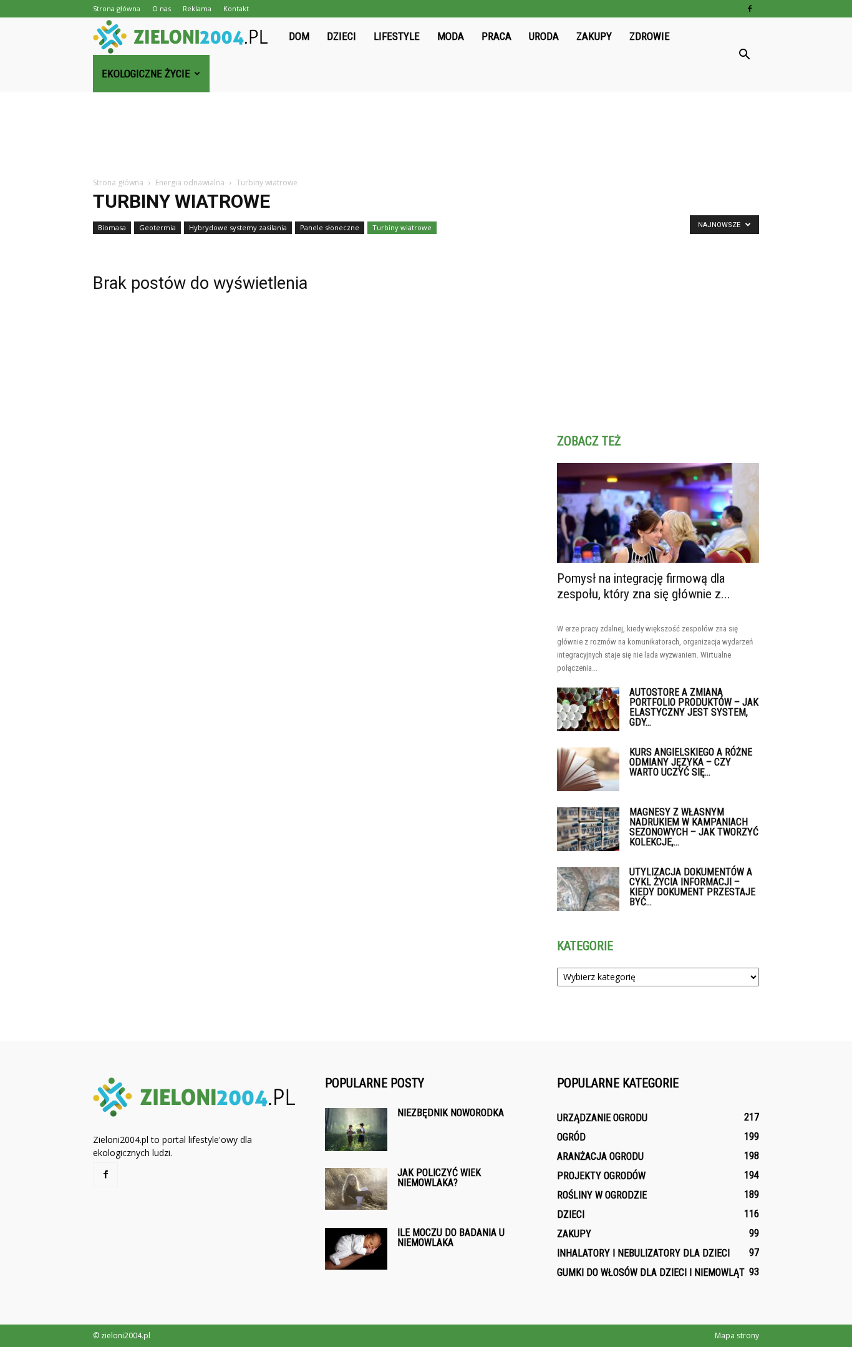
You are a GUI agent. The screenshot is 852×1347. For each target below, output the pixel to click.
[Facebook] (749, 8)
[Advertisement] (426, 135)
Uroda (544, 36)
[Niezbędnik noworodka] (356, 1129)
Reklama (197, 8)
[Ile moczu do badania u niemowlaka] (356, 1249)
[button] (744, 55)
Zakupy (594, 36)
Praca (496, 36)
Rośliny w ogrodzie (602, 1195)
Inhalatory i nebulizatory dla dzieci (643, 1253)
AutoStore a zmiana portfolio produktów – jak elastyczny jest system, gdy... (693, 707)
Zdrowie (649, 36)
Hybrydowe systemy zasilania (238, 227)
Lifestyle (397, 36)
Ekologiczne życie (146, 73)
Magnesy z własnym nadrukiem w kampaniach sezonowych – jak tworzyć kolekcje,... (693, 827)
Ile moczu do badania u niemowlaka (451, 1237)
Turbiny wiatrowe (402, 227)
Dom (299, 36)
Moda (450, 36)
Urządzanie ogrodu (602, 1118)
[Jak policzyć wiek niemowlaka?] (356, 1189)
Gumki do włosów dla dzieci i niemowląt (651, 1272)
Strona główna (116, 8)
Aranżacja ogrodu (600, 1156)
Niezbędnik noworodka (450, 1113)
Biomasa (112, 227)
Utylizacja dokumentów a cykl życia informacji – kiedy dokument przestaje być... (692, 887)
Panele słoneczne (329, 227)
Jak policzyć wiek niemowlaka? (439, 1178)
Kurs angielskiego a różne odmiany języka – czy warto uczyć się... (690, 762)
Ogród (571, 1137)
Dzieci (341, 36)
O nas (161, 8)
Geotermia (157, 227)
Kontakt (236, 8)
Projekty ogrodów (601, 1176)
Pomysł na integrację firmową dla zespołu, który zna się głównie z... (643, 586)
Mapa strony (737, 1335)
